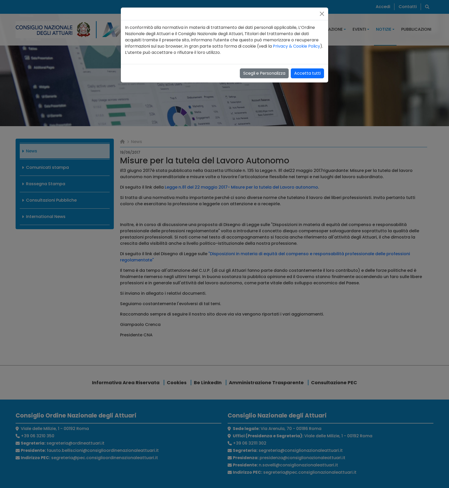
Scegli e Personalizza (264, 73)
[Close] (322, 14)
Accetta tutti (307, 73)
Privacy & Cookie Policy (296, 46)
